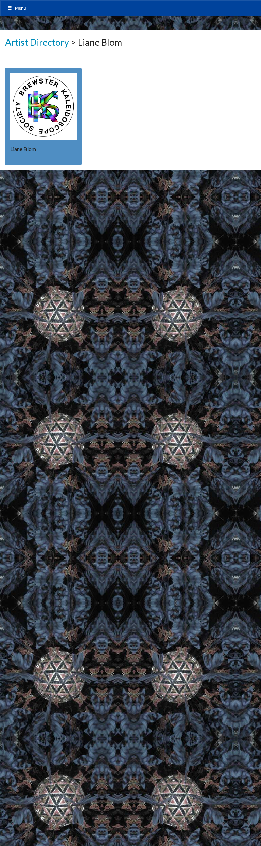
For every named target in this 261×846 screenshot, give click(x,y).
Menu (20, 8)
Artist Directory (37, 42)
